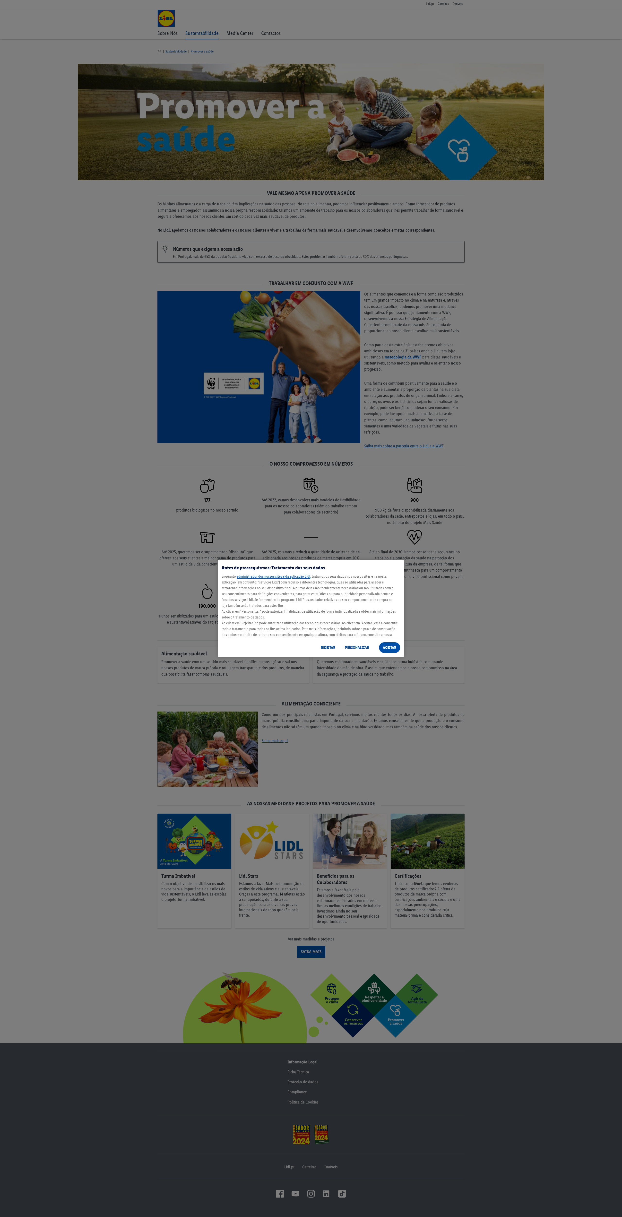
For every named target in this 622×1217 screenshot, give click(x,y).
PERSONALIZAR (357, 647)
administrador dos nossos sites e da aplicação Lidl (273, 576)
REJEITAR (328, 647)
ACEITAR (389, 647)
